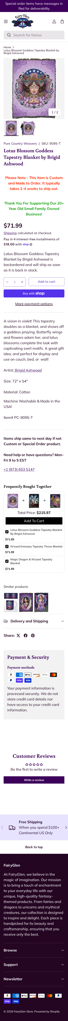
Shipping (10, 233)
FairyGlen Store (23, 1011)
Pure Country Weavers (20, 143)
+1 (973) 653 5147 (19, 469)
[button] (62, 21)
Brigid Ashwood (28, 370)
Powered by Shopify (47, 1011)
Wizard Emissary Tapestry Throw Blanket (36, 546)
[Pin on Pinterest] (32, 635)
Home (7, 47)
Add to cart (46, 281)
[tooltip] (11, 602)
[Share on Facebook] (25, 635)
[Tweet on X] (18, 635)
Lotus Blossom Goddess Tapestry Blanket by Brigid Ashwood (31, 51)
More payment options (34, 303)
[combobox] (34, 35)
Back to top (34, 847)
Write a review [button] (34, 780)
